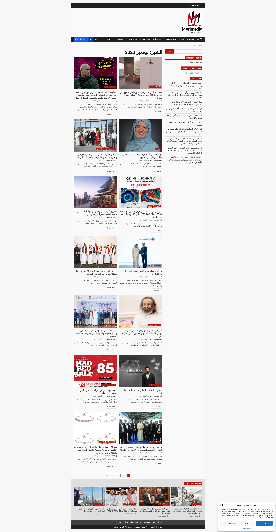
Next (108, 475)
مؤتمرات (151, 325)
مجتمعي (191, 39)
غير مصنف (157, 149)
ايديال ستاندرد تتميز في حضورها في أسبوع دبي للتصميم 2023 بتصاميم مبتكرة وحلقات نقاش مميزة (140, 73)
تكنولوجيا (158, 206)
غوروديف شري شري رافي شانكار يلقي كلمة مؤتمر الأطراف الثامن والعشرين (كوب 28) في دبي (140, 311)
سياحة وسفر (133, 39)
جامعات (113, 325)
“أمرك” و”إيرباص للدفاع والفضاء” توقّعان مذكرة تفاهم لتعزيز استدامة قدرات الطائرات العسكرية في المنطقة (184, 131)
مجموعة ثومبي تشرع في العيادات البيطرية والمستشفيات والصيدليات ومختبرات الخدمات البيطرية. (95, 311)
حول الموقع (117, 522)
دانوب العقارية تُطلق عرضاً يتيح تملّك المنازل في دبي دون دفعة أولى (89, 496)
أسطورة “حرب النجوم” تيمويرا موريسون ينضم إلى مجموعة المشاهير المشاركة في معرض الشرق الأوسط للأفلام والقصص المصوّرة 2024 (95, 73)
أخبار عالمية (120, 39)
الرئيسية (109, 39)
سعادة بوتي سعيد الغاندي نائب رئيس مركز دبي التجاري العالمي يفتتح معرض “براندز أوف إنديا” (140, 428)
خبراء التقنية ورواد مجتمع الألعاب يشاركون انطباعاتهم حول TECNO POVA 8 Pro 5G (121, 496)
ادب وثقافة (165, 503)
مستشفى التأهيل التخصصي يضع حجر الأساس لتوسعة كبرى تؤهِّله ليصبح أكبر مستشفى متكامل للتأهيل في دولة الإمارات (185, 160)
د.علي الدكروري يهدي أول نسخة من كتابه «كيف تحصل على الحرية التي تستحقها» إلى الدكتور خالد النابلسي (185, 95)
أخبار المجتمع (112, 149)
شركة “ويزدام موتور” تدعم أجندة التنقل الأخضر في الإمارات (140, 252)
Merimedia (192, 29)
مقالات (126, 503)
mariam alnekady (156, 101)
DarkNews (146, 527)
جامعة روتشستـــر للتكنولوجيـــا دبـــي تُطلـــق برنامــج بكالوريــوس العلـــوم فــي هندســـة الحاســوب (185, 85)
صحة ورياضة (146, 39)
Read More (157, 112)
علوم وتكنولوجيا (171, 39)
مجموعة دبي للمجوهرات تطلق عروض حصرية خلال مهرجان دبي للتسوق (140, 135)
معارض (151, 86)
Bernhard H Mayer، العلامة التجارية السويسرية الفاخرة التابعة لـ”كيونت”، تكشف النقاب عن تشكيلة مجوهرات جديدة (95, 428)
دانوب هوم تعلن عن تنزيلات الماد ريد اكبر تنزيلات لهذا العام (95, 371)
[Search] (96, 39)
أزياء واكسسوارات (111, 441)
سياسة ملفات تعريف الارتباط (140, 522)
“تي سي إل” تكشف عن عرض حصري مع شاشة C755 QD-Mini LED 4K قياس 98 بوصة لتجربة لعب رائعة (140, 192)
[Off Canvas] (201, 39)
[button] (221, 505)
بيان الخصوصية (247, 528)
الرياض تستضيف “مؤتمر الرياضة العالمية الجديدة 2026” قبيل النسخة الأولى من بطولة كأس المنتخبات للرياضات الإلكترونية (183, 150)
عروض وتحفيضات (111, 384)
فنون (182, 39)
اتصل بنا (125, 522)
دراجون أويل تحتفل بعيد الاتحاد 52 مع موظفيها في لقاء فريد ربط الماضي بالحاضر (95, 252)
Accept (264, 523)
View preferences (229, 523)
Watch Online (80, 39)
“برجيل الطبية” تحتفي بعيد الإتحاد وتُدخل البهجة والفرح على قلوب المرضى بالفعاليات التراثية (95, 135)
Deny (247, 523)
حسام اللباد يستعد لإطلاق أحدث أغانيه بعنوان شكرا (140, 371)
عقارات (113, 206)
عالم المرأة (157, 39)
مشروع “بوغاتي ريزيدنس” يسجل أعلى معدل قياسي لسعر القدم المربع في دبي (95, 192)
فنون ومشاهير (108, 86)
